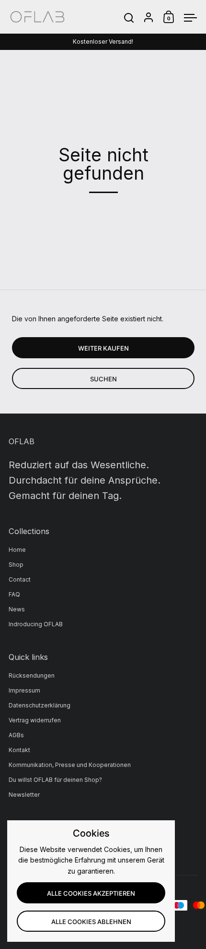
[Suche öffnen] (129, 18)
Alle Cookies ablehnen (91, 921)
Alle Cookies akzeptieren (91, 893)
